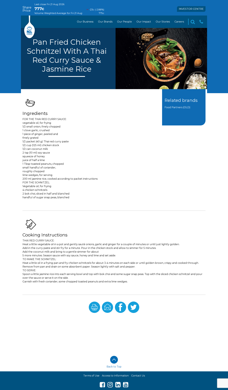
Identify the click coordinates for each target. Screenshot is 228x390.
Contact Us (138, 375)
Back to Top (114, 366)
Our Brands (105, 21)
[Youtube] (125, 386)
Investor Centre (191, 8)
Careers (179, 21)
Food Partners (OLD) (177, 107)
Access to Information (115, 375)
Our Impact (143, 21)
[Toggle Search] (193, 21)
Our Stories (163, 21)
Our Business (85, 21)
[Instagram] (110, 386)
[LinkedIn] (118, 386)
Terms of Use (91, 375)
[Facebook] (102, 386)
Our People (124, 21)
